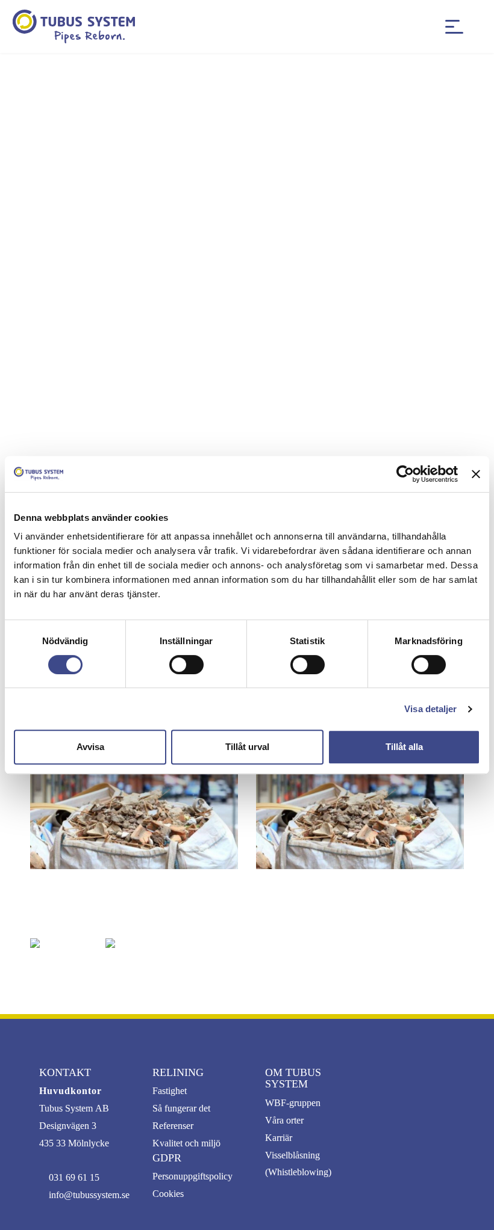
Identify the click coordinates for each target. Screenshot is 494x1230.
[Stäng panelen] (476, 474)
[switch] (186, 664)
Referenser (172, 1126)
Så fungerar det (181, 1108)
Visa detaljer (430, 709)
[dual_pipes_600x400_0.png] (58, 943)
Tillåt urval (247, 747)
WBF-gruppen (292, 1103)
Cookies (168, 1193)
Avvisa (90, 747)
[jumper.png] (134, 943)
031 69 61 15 (74, 1177)
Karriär (278, 1138)
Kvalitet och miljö (186, 1143)
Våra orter (284, 1120)
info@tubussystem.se (89, 1195)
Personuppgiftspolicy (192, 1176)
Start (48, 76)
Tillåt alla (404, 747)
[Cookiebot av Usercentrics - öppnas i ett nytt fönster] (405, 474)
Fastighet (169, 1091)
